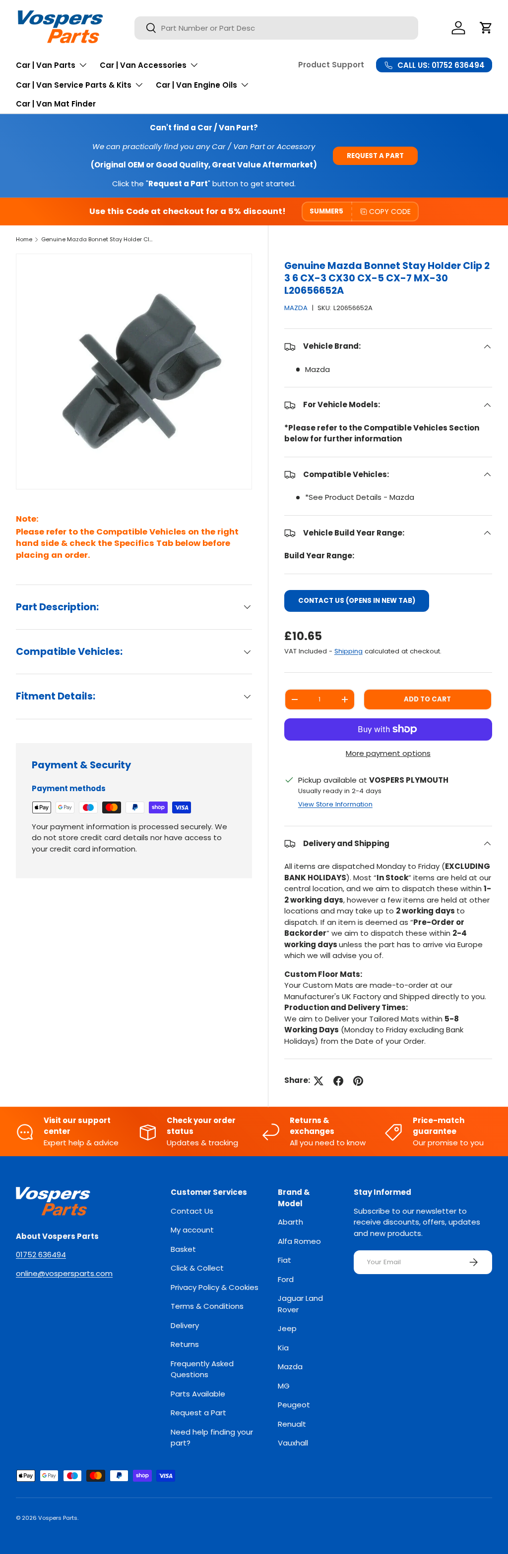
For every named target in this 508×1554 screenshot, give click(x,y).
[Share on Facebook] (338, 1081)
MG (284, 1386)
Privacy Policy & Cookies (214, 1287)
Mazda (290, 1366)
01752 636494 (41, 1254)
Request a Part (375, 156)
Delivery (185, 1325)
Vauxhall (293, 1443)
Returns (185, 1344)
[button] (486, 28)
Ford (286, 1279)
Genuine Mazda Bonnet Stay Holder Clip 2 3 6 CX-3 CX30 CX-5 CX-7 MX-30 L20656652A (97, 239)
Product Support (331, 64)
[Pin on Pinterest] (358, 1081)
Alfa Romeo (299, 1241)
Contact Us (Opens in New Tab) (356, 600)
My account (192, 1230)
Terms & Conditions (207, 1306)
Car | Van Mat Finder (56, 104)
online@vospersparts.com (64, 1273)
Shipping (348, 651)
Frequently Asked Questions (202, 1369)
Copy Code (390, 211)
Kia (283, 1347)
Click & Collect (197, 1268)
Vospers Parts (57, 1518)
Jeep (287, 1328)
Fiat (284, 1260)
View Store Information (335, 804)
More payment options (388, 753)
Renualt (292, 1424)
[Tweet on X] (318, 1081)
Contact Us (192, 1211)
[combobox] (276, 28)
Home (24, 239)
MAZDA (296, 308)
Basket (183, 1249)
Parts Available (198, 1394)
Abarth (290, 1222)
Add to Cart (427, 699)
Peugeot (294, 1404)
